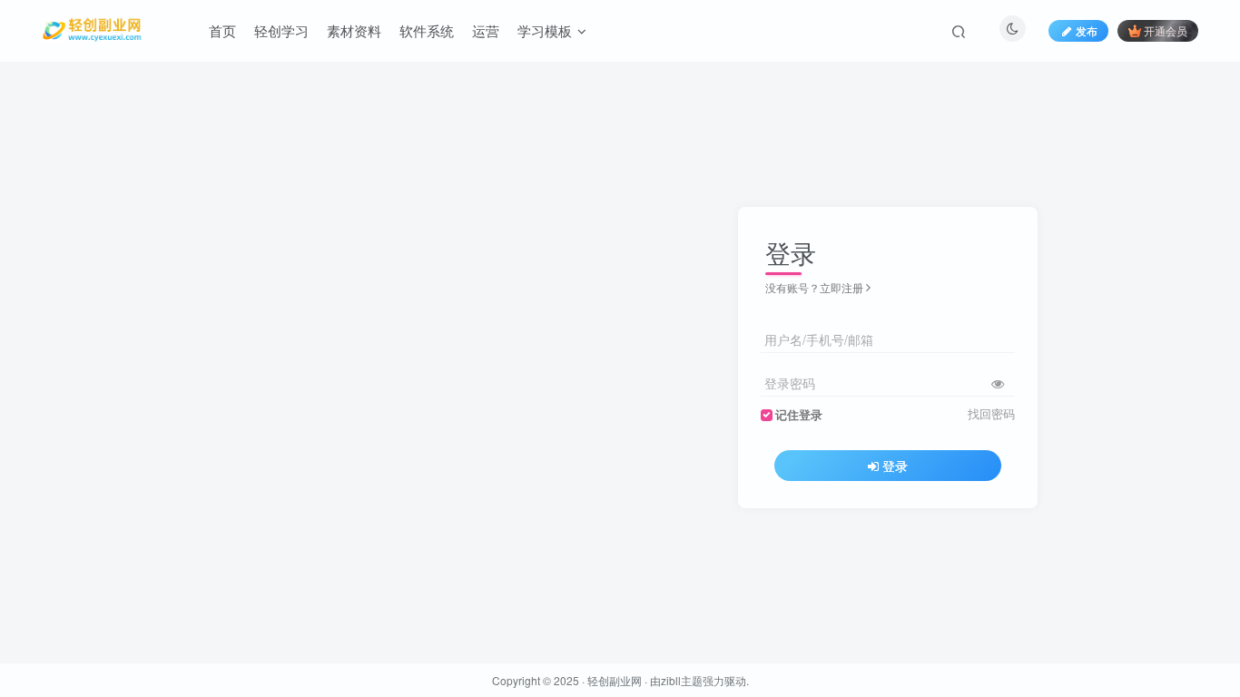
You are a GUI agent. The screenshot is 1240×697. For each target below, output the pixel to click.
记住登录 (798, 415)
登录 (895, 465)
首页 (222, 30)
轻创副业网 (614, 680)
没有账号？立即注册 (814, 287)
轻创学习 (281, 30)
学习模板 (544, 30)
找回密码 (991, 414)
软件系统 (426, 30)
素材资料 (354, 30)
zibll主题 (682, 680)
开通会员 (1165, 30)
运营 (485, 30)
